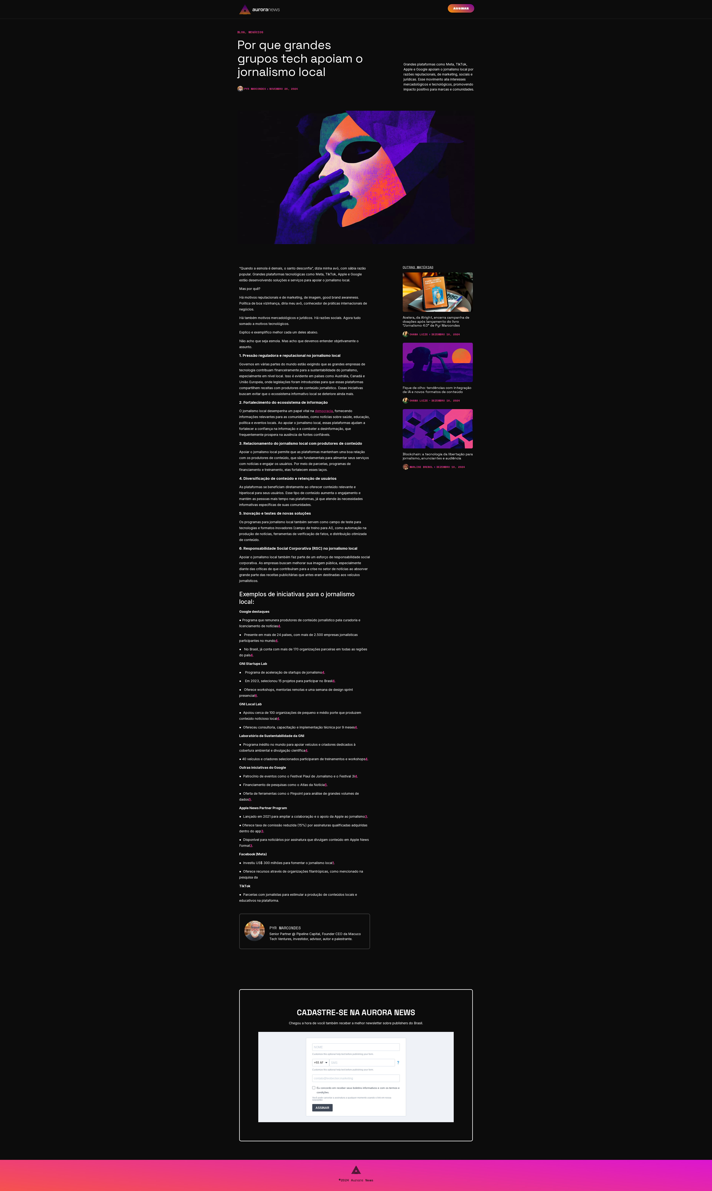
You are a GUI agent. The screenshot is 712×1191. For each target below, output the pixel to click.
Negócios (255, 32)
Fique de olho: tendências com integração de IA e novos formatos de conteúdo (437, 390)
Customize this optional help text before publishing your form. (343, 1054)
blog (241, 32)
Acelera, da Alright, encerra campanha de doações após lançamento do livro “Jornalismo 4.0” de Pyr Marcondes (436, 321)
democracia (324, 411)
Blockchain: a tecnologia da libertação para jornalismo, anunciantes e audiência (438, 456)
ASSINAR (322, 1107)
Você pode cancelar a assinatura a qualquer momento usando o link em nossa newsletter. (351, 1099)
